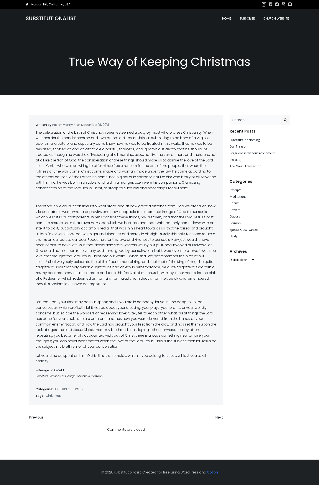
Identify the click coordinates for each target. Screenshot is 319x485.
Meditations (238, 196)
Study (233, 236)
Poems (235, 203)
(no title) (235, 160)
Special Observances (244, 230)
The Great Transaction (245, 166)
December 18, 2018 (95, 125)
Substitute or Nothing (245, 140)
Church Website (276, 18)
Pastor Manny (62, 125)
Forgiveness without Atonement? (253, 153)
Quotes (235, 216)
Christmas (53, 396)
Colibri (212, 472)
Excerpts (62, 389)
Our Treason (238, 146)
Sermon (78, 389)
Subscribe (247, 18)
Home (226, 18)
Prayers (235, 210)
